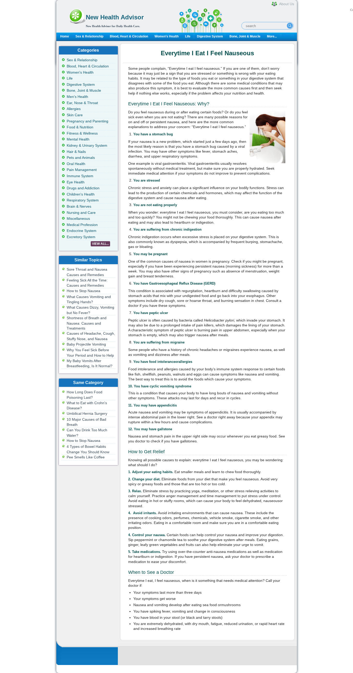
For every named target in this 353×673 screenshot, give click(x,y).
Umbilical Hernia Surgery (87, 413)
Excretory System (81, 237)
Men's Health (77, 97)
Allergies (74, 109)
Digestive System (210, 36)
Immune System (80, 176)
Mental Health (78, 139)
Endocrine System (81, 231)
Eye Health (76, 182)
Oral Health (76, 164)
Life (187, 36)
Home (64, 36)
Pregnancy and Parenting (87, 121)
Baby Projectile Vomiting (86, 344)
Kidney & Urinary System (87, 145)
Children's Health (81, 194)
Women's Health (167, 36)
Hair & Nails (76, 152)
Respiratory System (83, 200)
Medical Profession (82, 225)
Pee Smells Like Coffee (86, 457)
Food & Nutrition (80, 127)
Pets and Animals (81, 157)
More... (272, 36)
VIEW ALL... (100, 244)
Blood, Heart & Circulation (129, 36)
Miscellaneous (78, 218)
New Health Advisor (115, 17)
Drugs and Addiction (83, 188)
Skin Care (75, 115)
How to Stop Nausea (83, 291)
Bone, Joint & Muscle (244, 36)
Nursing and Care (81, 212)
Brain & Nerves (79, 206)
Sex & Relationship (89, 36)
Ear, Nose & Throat (82, 103)
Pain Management (82, 170)
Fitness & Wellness (82, 133)
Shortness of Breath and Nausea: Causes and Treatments (86, 323)
